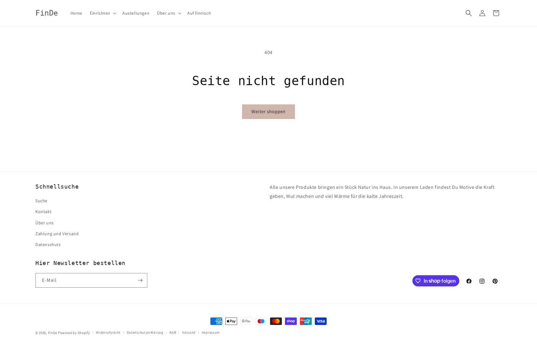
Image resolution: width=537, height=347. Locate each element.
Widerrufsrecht (108, 332)
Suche (41, 200)
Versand (188, 332)
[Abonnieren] (140, 280)
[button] (102, 13)
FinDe (52, 333)
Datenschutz (48, 244)
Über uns (44, 223)
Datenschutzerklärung (145, 332)
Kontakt (43, 211)
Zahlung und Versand (57, 233)
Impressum (211, 332)
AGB (172, 332)
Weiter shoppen (268, 111)
